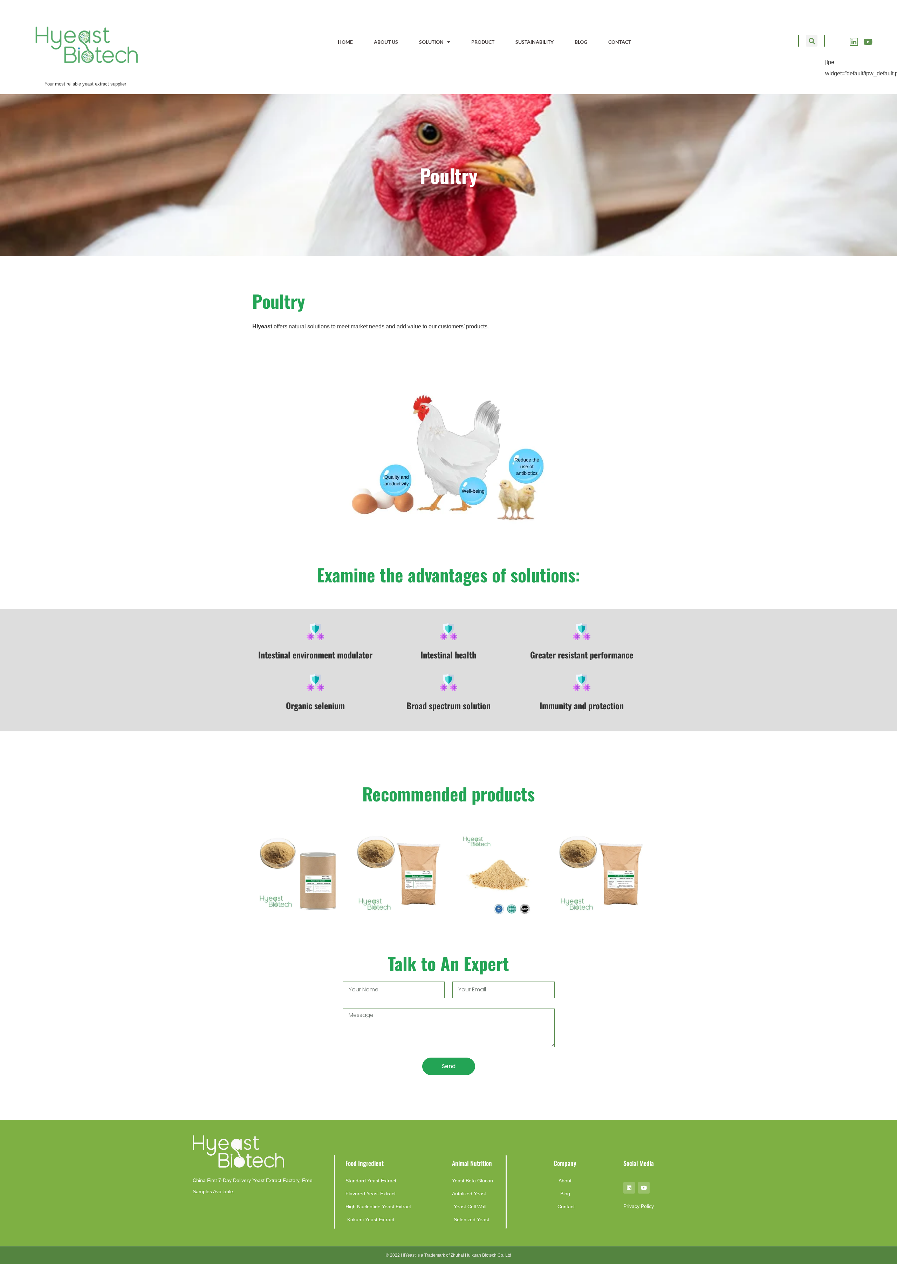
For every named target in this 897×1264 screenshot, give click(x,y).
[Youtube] (868, 42)
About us (386, 42)
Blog (581, 42)
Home (345, 42)
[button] (811, 41)
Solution (431, 42)
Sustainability (534, 42)
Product (482, 42)
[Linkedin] (854, 42)
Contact (619, 42)
